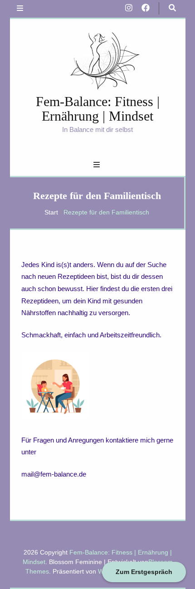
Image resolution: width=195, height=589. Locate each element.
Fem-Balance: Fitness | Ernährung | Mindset (98, 108)
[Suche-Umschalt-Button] (172, 8)
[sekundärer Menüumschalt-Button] (20, 9)
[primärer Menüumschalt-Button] (97, 165)
